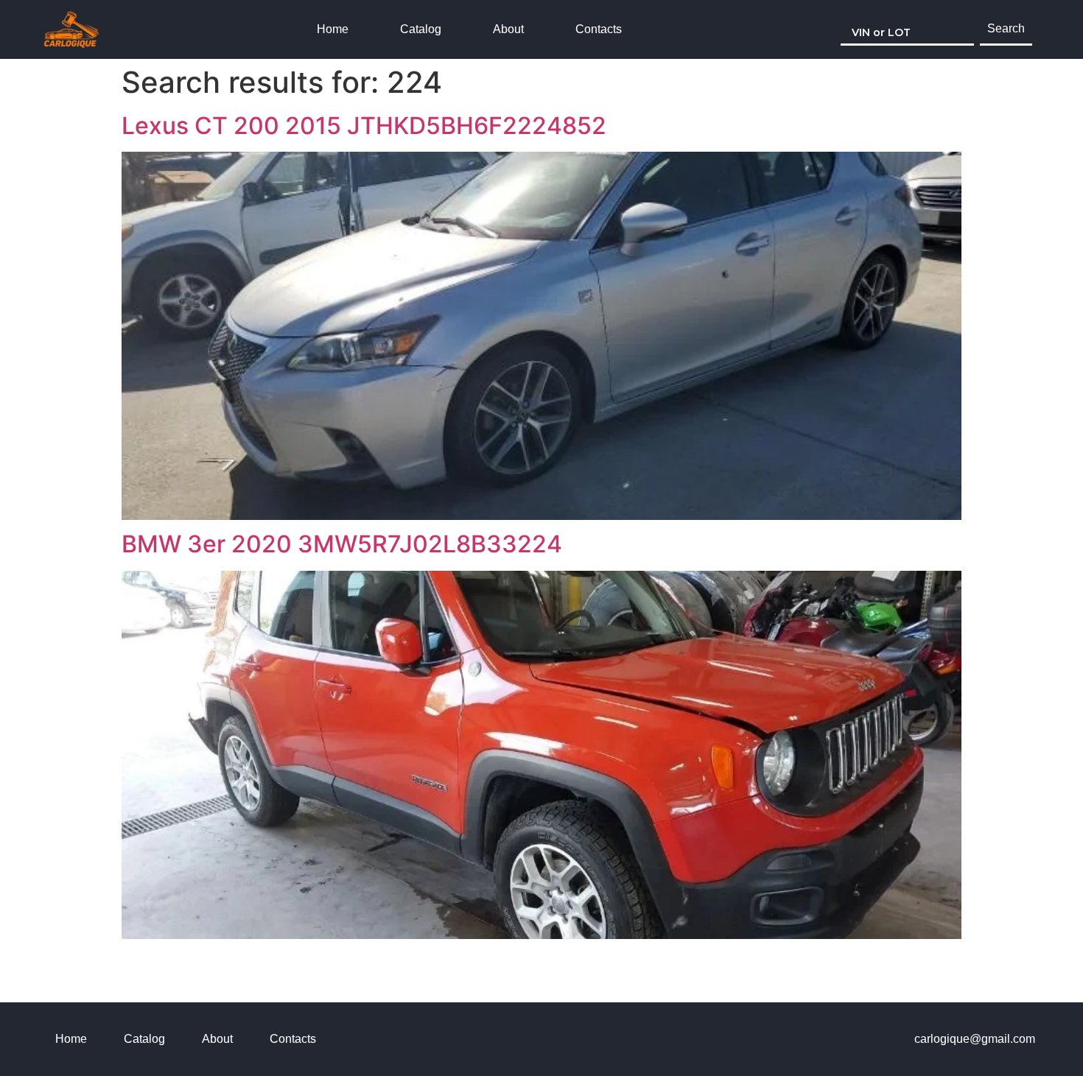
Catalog (420, 29)
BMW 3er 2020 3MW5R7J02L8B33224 (342, 544)
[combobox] (907, 29)
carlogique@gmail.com (974, 1039)
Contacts (598, 29)
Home (332, 29)
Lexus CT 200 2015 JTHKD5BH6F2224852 (364, 125)
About (508, 29)
